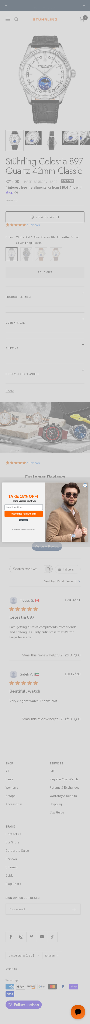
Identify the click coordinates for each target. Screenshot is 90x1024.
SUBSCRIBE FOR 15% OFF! (23, 513)
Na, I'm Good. (23, 520)
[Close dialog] (85, 485)
